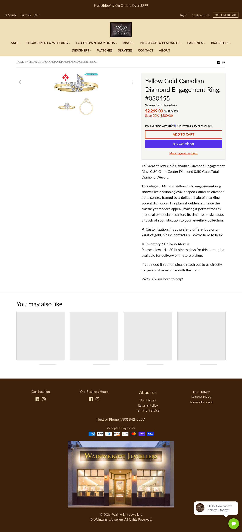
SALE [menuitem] (14, 43)
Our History (147, 400)
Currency (26, 15)
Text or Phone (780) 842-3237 (121, 419)
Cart (227, 15)
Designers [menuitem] (80, 50)
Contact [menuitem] (145, 50)
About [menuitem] (164, 50)
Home (20, 61)
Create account (200, 15)
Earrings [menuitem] (195, 43)
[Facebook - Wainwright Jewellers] (218, 61)
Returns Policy (148, 405)
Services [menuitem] (125, 50)
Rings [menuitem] (127, 43)
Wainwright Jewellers (161, 105)
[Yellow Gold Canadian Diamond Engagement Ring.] (67, 106)
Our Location (41, 391)
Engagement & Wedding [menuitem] (47, 43)
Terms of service (147, 410)
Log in (183, 15)
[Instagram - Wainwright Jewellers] (224, 61)
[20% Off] (76, 83)
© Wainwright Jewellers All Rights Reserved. (121, 519)
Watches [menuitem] (104, 50)
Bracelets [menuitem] (220, 43)
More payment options (183, 153)
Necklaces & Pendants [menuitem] (159, 43)
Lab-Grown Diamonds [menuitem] (95, 43)
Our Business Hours (94, 391)
